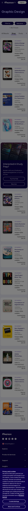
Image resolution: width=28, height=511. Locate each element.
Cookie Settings (14, 501)
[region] (14, 489)
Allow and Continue (14, 506)
